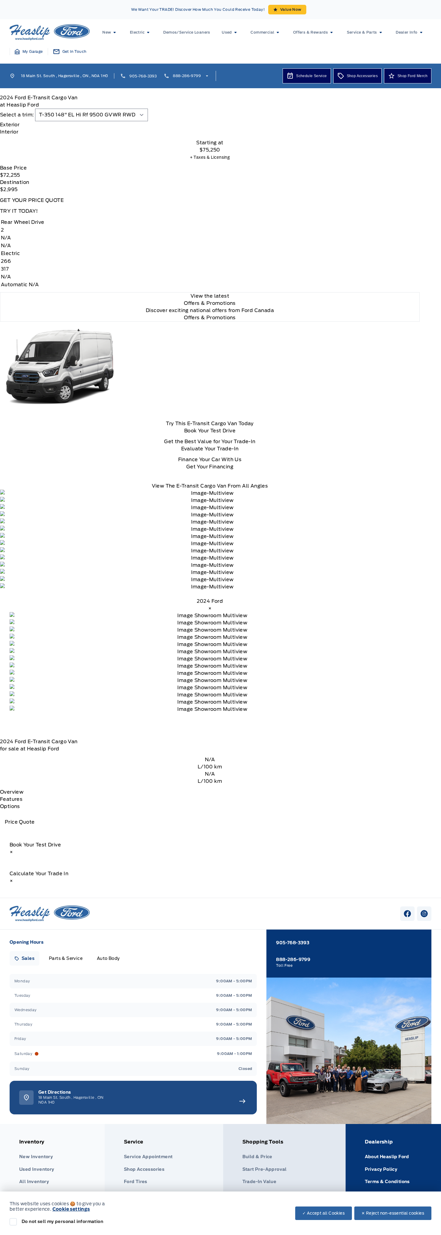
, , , (64, 76)
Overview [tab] (11, 792)
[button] (29, 51)
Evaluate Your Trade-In (210, 449)
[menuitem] (110, 32)
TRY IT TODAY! (19, 211)
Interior (9, 132)
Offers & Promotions (210, 317)
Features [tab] (11, 799)
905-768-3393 (143, 76)
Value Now (291, 9)
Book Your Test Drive (210, 431)
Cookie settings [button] (71, 1209)
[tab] (210, 124)
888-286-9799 (187, 76)
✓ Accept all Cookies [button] (323, 1213)
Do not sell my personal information (62, 1221)
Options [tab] (10, 806)
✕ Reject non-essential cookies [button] (393, 1213)
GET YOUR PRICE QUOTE (32, 200)
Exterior (10, 125)
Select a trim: (17, 115)
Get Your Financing (209, 467)
